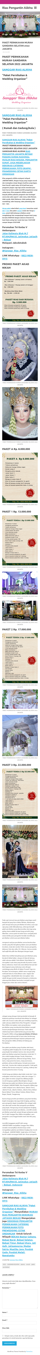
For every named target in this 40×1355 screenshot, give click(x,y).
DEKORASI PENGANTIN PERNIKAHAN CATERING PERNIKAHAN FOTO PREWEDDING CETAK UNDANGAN (17, 1227)
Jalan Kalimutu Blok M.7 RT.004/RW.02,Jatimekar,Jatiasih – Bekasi (19, 236)
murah (28, 1264)
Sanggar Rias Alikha (16, 1260)
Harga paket (6, 208)
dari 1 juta (5, 211)
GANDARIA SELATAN (13, 1264)
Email (4, 1320)
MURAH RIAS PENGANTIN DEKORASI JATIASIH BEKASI (20, 1214)
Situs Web (5, 1328)
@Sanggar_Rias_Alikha (14, 250)
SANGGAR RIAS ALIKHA (17, 69)
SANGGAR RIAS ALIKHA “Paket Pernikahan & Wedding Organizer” (18, 1208)
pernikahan (6, 1267)
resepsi (19, 211)
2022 (4, 1264)
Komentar (6, 1288)
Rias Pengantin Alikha (17, 7)
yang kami (22, 208)
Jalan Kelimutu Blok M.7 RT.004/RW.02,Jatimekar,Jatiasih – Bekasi (19, 1181)
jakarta (23, 1264)
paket (33, 1264)
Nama (4, 1312)
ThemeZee (29, 1351)
